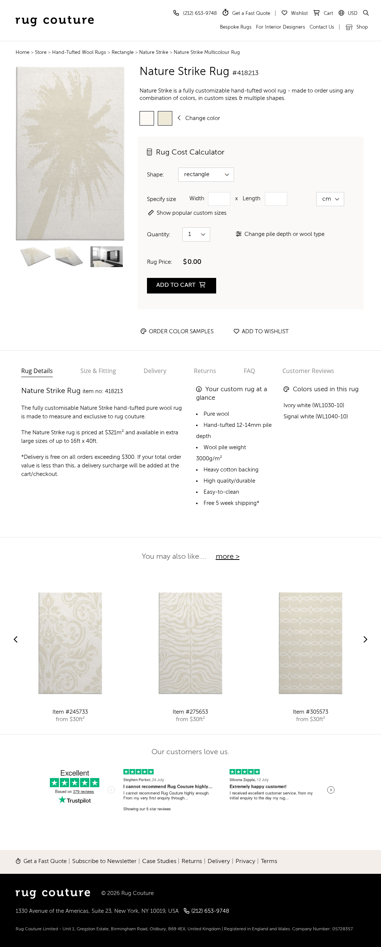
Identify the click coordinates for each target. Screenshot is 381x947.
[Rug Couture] (55, 13)
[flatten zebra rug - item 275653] (190, 643)
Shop (361, 27)
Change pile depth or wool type (284, 234)
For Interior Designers (280, 27)
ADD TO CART (176, 285)
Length (251, 198)
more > (228, 557)
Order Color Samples (180, 331)
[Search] (365, 13)
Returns (205, 371)
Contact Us (322, 27)
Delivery (155, 371)
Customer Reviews (308, 371)
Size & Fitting (98, 371)
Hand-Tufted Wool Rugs (80, 52)
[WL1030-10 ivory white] (165, 118)
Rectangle (123, 52)
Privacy (245, 862)
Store (41, 52)
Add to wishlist (264, 331)
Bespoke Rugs (236, 27)
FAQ (249, 371)
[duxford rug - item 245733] (70, 643)
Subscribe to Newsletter (104, 862)
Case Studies (159, 862)
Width (196, 198)
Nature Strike (153, 52)
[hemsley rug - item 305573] (311, 643)
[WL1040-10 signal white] (147, 118)
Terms (269, 862)
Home (22, 52)
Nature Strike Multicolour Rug (207, 52)
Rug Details (37, 371)
